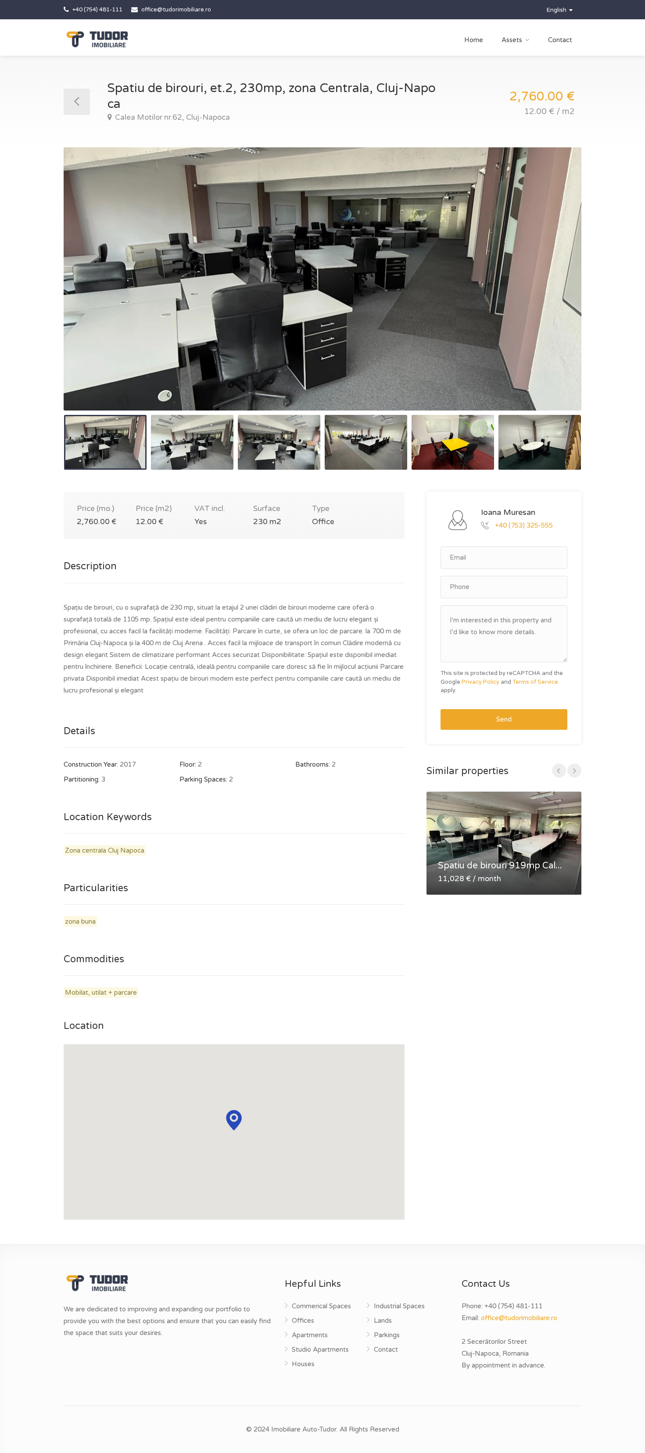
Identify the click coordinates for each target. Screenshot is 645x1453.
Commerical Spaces (321, 1306)
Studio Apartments (320, 1349)
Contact (560, 40)
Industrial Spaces (399, 1306)
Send (504, 719)
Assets (512, 40)
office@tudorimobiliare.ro (519, 1318)
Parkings (387, 1335)
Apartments (310, 1335)
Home (473, 40)
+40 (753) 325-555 (524, 525)
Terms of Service (535, 681)
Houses (303, 1364)
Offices (303, 1320)
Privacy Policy (480, 681)
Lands (383, 1320)
